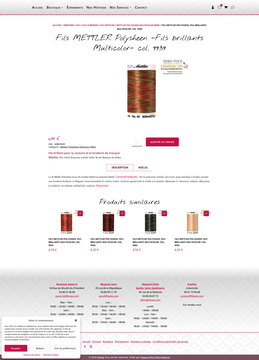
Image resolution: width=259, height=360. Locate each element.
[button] (75, 320)
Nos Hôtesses (96, 7)
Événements (122, 341)
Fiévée (100, 357)
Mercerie (69, 25)
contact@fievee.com (192, 296)
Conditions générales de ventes (170, 341)
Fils (78, 25)
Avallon (192, 284)
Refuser (40, 348)
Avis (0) (143, 167)
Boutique (53, 7)
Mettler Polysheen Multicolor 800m (137, 25)
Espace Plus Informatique (155, 357)
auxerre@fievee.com (67, 296)
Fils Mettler (107, 25)
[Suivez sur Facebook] (84, 346)
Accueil (37, 7)
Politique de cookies (31, 354)
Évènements (75, 7)
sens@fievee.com (108, 296)
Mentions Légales (50, 354)
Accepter (16, 348)
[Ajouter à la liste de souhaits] (80, 213)
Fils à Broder (90, 25)
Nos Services (119, 7)
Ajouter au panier (162, 142)
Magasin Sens (108, 284)
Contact (141, 7)
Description (120, 167)
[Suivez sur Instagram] (90, 346)
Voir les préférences (65, 348)
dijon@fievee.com (150, 300)
